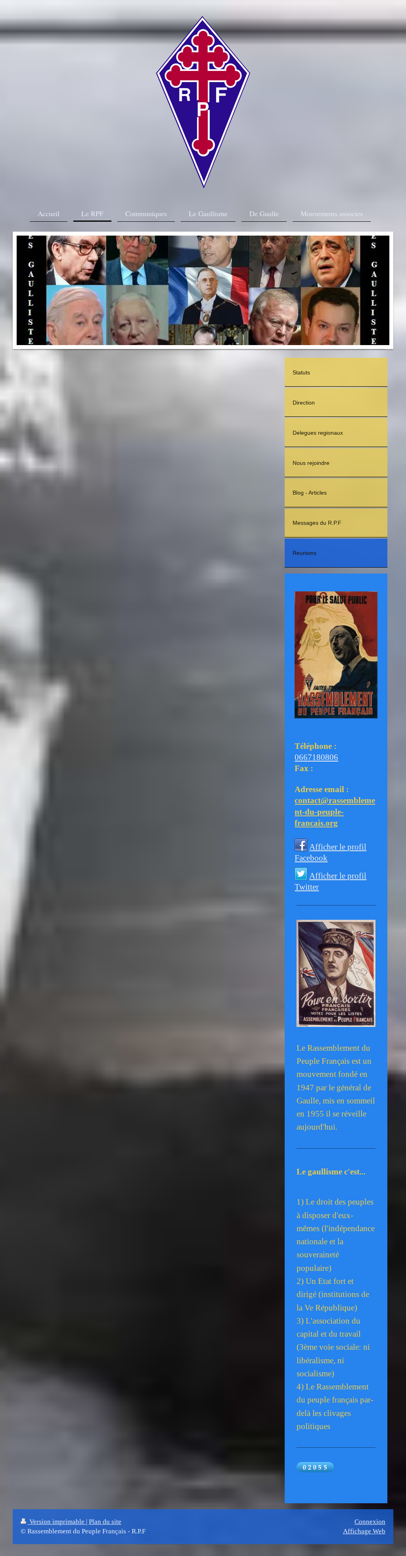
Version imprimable (57, 1521)
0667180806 (316, 757)
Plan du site (105, 1521)
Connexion (369, 1521)
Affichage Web (364, 1531)
